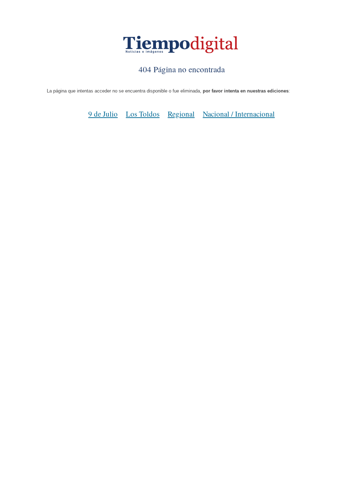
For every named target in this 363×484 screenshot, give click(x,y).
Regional (181, 114)
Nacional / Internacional (239, 114)
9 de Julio (103, 114)
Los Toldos (143, 114)
